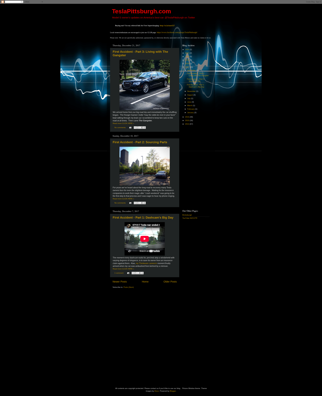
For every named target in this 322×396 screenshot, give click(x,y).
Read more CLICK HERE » (123, 123)
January (190, 112)
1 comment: (119, 273)
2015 (187, 120)
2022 (187, 53)
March (190, 105)
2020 (187, 56)
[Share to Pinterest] (144, 127)
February (191, 109)
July (189, 98)
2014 (187, 124)
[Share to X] (139, 127)
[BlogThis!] (137, 127)
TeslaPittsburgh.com (141, 11)
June (189, 102)
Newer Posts (120, 281)
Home (145, 281)
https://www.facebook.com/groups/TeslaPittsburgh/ (177, 32)
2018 (187, 64)
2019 (187, 60)
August (190, 95)
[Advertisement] (192, 167)
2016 (187, 117)
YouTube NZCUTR (189, 218)
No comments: (120, 127)
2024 (187, 49)
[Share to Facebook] (142, 127)
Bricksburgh (187, 215)
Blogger (173, 391)
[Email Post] (130, 127)
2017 (187, 67)
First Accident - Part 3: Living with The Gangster (198, 74)
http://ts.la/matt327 (167, 26)
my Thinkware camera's (146, 263)
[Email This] (135, 127)
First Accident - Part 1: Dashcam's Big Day (143, 217)
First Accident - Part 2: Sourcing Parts (140, 142)
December (191, 70)
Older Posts (170, 281)
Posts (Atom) (129, 287)
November (191, 91)
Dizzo (156, 391)
